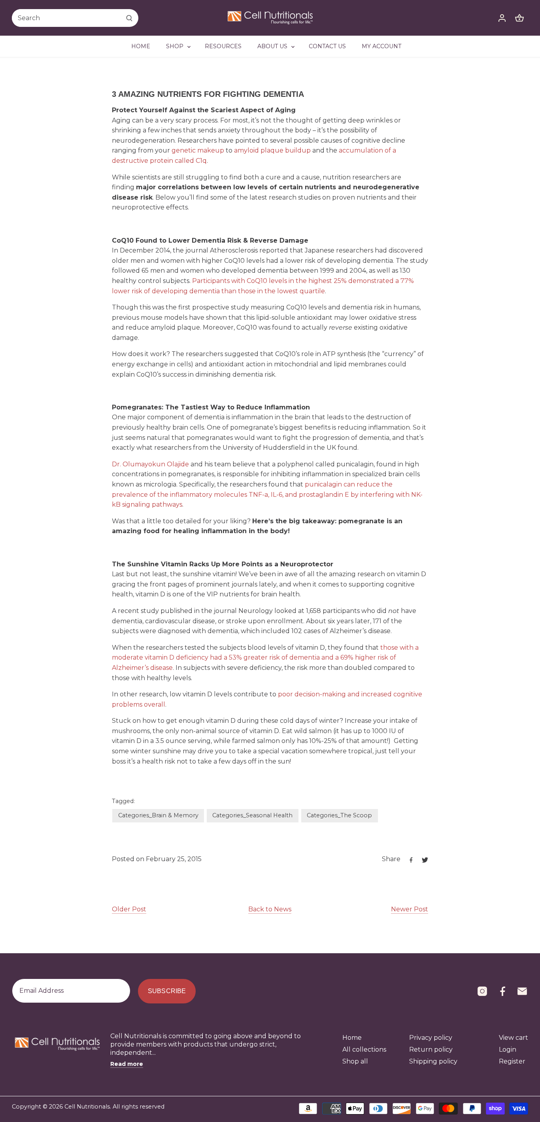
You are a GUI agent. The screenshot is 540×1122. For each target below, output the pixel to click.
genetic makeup (198, 150)
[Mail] (522, 991)
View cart (513, 1037)
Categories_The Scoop (339, 815)
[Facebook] (502, 991)
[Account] (502, 18)
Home (352, 1037)
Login (507, 1049)
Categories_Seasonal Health (252, 815)
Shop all (355, 1061)
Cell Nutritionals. (87, 1106)
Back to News (269, 909)
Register (512, 1061)
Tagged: (123, 801)
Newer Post (409, 909)
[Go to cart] (519, 18)
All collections (364, 1049)
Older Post (129, 909)
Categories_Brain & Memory (158, 815)
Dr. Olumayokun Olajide (150, 464)
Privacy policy (430, 1037)
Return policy (431, 1049)
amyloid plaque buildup (272, 150)
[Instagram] (482, 991)
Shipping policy (433, 1061)
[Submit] (129, 18)
